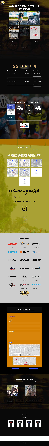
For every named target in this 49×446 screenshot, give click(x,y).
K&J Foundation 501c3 (12, 288)
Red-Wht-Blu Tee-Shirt (38, 428)
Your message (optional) (11, 331)
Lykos (24, 272)
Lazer (12, 247)
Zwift (24, 255)
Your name (10, 321)
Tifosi (36, 255)
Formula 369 (36, 280)
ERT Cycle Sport (36, 247)
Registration (35, 70)
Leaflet (35, 355)
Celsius (24, 247)
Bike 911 (36, 272)
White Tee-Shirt (20, 428)
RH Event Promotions (36, 288)
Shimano (12, 255)
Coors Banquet (12, 272)
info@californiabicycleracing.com (12, 316)
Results (35, 73)
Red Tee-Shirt (11, 428)
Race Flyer (39, 70)
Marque (24, 280)
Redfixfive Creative (24, 288)
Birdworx (12, 280)
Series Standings (38, 73)
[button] (14, 41)
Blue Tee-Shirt (29, 428)
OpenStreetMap (37, 355)
